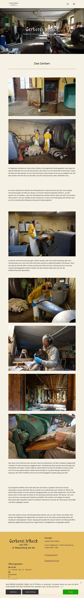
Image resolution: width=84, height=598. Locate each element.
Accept (70, 592)
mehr (62, 587)
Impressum (51, 555)
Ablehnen (13, 592)
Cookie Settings (30, 592)
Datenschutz (52, 560)
